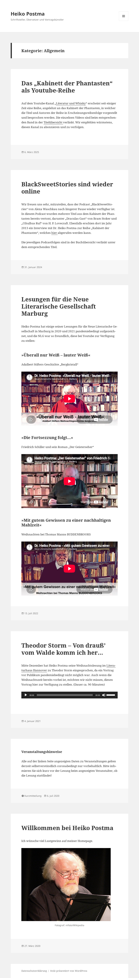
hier (54, 233)
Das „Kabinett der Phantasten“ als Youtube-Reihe (67, 86)
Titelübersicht (53, 122)
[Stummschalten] (103, 695)
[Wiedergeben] (25, 695)
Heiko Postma (28, 13)
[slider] (111, 695)
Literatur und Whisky (71, 103)
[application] (69, 695)
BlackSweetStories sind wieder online (67, 187)
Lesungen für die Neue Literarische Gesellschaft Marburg (58, 306)
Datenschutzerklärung (34, 970)
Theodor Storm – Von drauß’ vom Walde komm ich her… (63, 648)
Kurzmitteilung (33, 795)
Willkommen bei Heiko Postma (67, 828)
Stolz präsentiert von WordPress (68, 970)
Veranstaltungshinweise (41, 751)
